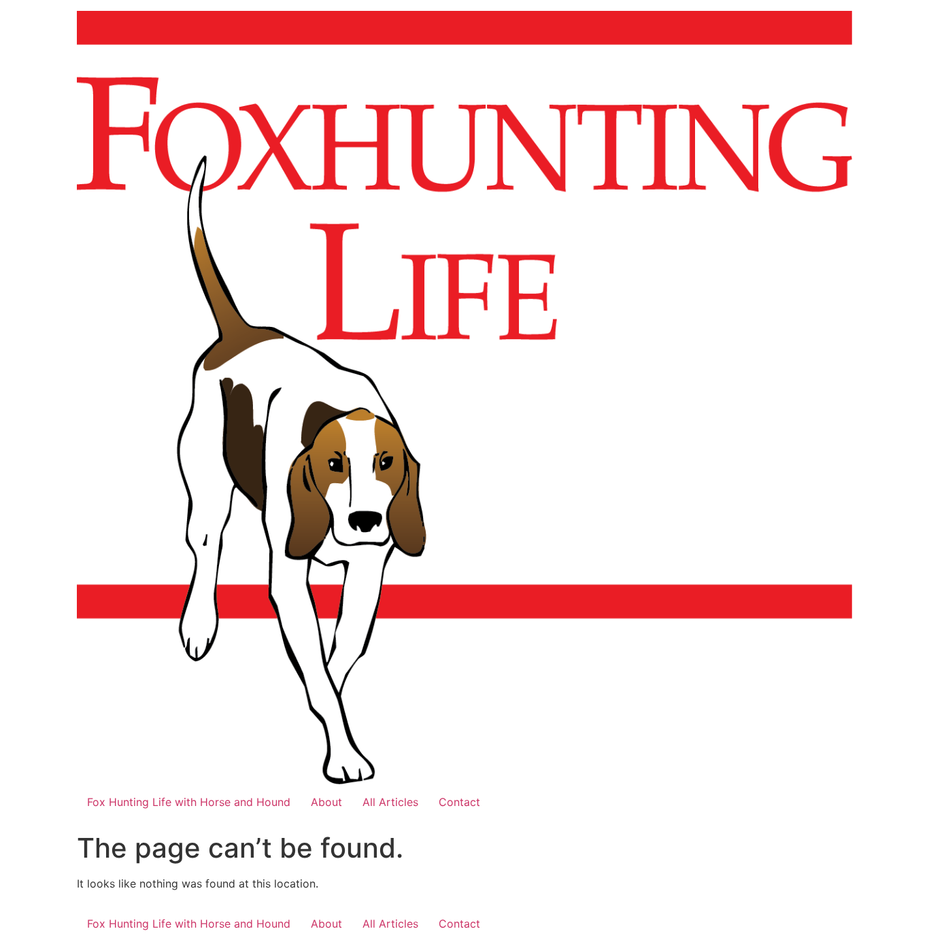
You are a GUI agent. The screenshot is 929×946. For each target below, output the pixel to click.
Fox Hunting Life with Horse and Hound (188, 802)
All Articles (390, 802)
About (326, 802)
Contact (459, 802)
